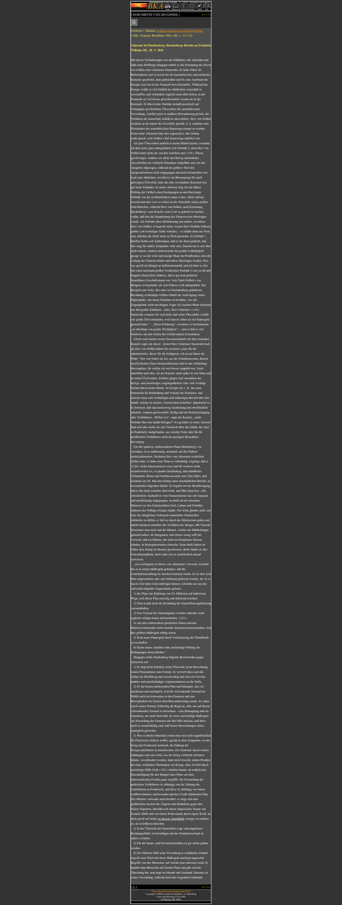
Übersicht (162, 891)
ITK (187, 891)
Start (155, 891)
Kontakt (176, 891)
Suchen (169, 891)
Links (182, 891)
